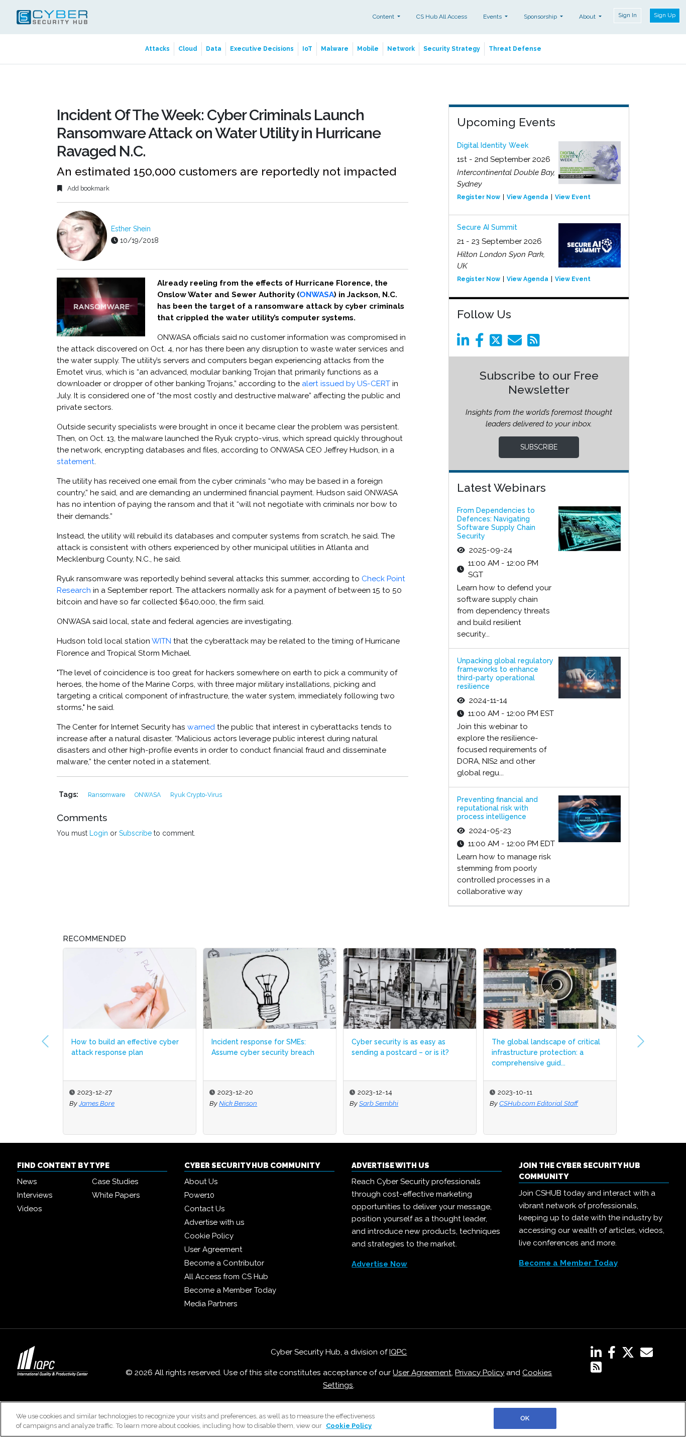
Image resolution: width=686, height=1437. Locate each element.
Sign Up (664, 15)
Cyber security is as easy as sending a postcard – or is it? (400, 1047)
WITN (161, 641)
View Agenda (527, 197)
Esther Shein (131, 229)
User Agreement (213, 1249)
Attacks (157, 48)
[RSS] (596, 1369)
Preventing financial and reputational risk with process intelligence (497, 808)
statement (75, 461)
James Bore (97, 1103)
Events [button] (493, 16)
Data (213, 48)
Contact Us (204, 1208)
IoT (307, 48)
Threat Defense (515, 48)
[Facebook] (481, 343)
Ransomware (107, 794)
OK (524, 1418)
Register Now (478, 197)
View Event (573, 197)
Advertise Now (379, 1264)
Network (401, 48)
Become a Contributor (224, 1263)
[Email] (516, 343)
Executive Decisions (262, 48)
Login (98, 833)
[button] (45, 1041)
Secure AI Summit (487, 227)
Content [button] (384, 16)
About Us (200, 1181)
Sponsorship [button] (541, 16)
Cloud (187, 48)
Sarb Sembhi (378, 1103)
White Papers (116, 1195)
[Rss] (535, 343)
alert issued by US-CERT (346, 383)
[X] (630, 1355)
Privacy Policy (479, 1372)
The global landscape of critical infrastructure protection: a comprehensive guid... (546, 1052)
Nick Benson (238, 1103)
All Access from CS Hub (226, 1276)
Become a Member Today (230, 1290)
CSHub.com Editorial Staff (538, 1103)
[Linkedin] (465, 343)
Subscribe (135, 833)
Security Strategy (451, 48)
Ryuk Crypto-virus (196, 794)
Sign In (627, 15)
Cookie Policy (209, 1235)
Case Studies (115, 1181)
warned (201, 727)
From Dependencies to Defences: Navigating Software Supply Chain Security (496, 523)
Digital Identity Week (492, 145)
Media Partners (210, 1303)
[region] (343, 1419)
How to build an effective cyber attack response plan (125, 1047)
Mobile (368, 48)
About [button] (588, 16)
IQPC (398, 1352)
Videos (29, 1208)
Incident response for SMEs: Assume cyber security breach (262, 1047)
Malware (335, 48)
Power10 (199, 1195)
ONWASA (316, 294)
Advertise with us (214, 1222)
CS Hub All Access (441, 16)
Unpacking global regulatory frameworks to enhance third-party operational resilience (505, 673)
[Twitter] (498, 343)
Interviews (34, 1195)
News (27, 1181)
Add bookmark (87, 188)
